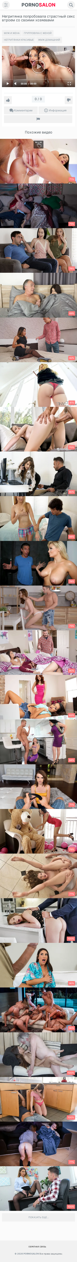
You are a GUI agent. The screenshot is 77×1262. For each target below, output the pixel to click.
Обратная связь (37, 1246)
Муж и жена (12, 33)
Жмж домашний (49, 39)
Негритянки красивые (19, 39)
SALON (38, 5)
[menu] (6, 5)
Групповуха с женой (38, 33)
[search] (71, 5)
